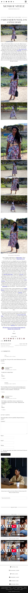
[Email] (24, 338)
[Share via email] (5, 340)
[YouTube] (6, 1)
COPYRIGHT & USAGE (18, 589)
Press (18, 588)
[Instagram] (6, 338)
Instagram (14, 570)
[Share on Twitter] (8, 340)
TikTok (14, 573)
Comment (3, 421)
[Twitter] (1, 1)
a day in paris (18, 17)
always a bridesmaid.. (21, 344)
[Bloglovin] (15, 338)
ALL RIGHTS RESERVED (17, 587)
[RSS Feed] (13, 1)
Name (2, 435)
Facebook (14, 577)
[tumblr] (17, 338)
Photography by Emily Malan (14, 255)
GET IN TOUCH (12, 588)
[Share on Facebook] (7, 340)
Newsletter (24, 588)
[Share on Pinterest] (10, 340)
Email (2, 440)
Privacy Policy (9, 589)
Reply (3, 363)
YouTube (15, 584)
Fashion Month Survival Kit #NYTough (7, 345)
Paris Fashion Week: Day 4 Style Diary (14, 21)
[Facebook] (8, 1)
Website (2, 445)
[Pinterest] (8, 338)
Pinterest (14, 580)
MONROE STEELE (14, 6)
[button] (26, 1)
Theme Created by (14, 591)
